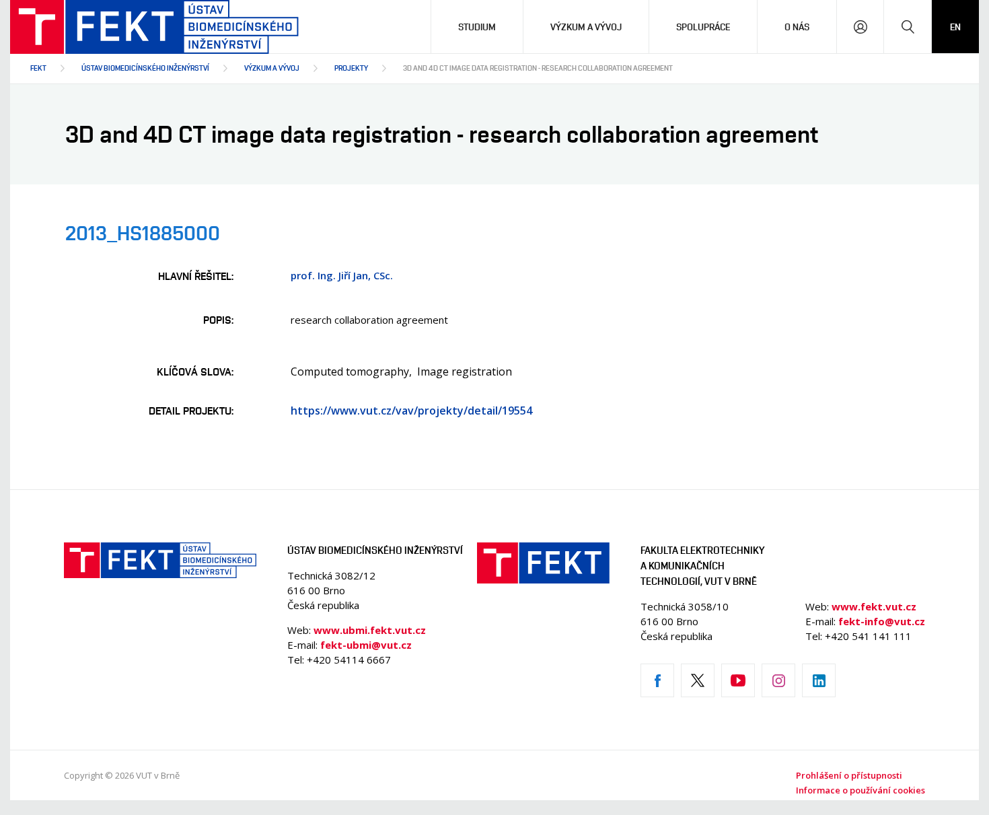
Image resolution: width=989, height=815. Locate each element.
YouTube (738, 680)
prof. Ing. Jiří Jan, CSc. (342, 275)
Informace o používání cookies (860, 790)
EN (955, 26)
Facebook (657, 680)
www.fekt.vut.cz (874, 606)
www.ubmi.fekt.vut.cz (370, 630)
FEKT (38, 68)
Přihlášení (860, 26)
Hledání (907, 26)
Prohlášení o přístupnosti (849, 775)
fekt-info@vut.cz (881, 621)
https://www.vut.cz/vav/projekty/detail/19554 (411, 410)
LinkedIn (819, 680)
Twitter (698, 680)
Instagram (778, 680)
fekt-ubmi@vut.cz (366, 644)
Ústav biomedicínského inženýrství (145, 68)
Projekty (351, 68)
